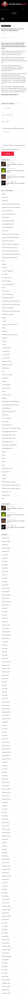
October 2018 (5, 638)
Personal (19, 37)
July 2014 (4, 725)
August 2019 (5, 605)
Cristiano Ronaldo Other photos (10, 250)
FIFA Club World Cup (7, 294)
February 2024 (6, 548)
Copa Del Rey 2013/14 (8, 224)
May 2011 (4, 849)
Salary (3, 455)
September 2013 (6, 759)
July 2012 (4, 805)
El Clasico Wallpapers (7, 271)
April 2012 (4, 815)
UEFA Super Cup (6, 491)
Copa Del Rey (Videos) (8, 220)
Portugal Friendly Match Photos (10, 404)
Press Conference (6, 418)
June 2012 (5, 809)
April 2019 (4, 618)
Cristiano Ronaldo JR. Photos (10, 247)
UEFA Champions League (8, 481)
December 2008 (6, 946)
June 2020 (5, 578)
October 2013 (5, 755)
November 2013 (6, 752)
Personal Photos (6, 384)
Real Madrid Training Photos (9, 445)
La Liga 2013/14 (6, 348)
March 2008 (5, 976)
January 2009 (5, 943)
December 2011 (6, 829)
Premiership (5, 414)
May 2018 (4, 651)
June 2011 (4, 846)
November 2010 (6, 869)
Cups (3, 261)
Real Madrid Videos (7, 448)
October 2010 (5, 872)
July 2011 (4, 842)
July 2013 (4, 765)
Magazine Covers (6, 361)
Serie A (4, 458)
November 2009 (6, 909)
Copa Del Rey (5, 217)
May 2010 (4, 889)
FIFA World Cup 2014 (7, 307)
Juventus (4, 341)
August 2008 (5, 959)
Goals (3, 327)
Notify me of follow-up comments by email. (14, 145)
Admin (6, 37)
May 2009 (4, 929)
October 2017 (5, 675)
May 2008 (4, 969)
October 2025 (5, 538)
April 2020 (4, 581)
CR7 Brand (5, 230)
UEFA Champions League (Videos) (11, 488)
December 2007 (6, 983)
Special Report (6, 471)
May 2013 (4, 772)
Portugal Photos (6, 408)
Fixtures (4, 317)
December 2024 (6, 541)
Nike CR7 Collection (7, 374)
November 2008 (6, 949)
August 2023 (5, 554)
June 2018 (5, 648)
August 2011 (5, 839)
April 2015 (4, 695)
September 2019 (6, 601)
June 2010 (5, 886)
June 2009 (5, 926)
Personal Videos (6, 388)
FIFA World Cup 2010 (7, 297)
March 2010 (5, 896)
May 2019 (4, 615)
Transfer (4, 478)
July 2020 (4, 574)
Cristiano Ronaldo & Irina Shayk (10, 234)
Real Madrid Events (7, 425)
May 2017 (4, 682)
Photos (4, 391)
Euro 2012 (4, 274)
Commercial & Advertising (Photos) (11, 204)
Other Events (5, 378)
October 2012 (5, 795)
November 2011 (6, 832)
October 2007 (5, 989)
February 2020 (6, 588)
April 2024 (4, 544)
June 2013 (5, 769)
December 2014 (6, 708)
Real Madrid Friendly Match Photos (11, 428)
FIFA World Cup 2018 (7, 314)
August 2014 (5, 722)
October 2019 (5, 598)
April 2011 (4, 852)
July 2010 (4, 882)
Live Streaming (6, 358)
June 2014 (5, 728)
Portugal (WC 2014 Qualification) (10, 401)
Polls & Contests (6, 394)
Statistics (4, 475)
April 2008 (4, 973)
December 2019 (6, 595)
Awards (4, 194)
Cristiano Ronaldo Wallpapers (10, 257)
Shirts (3, 461)
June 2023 (5, 561)
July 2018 (4, 645)
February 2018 (6, 661)
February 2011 (6, 859)
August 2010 (5, 879)
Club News (5, 200)
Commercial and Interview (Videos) (11, 207)
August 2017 (5, 678)
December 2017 (6, 668)
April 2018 (4, 655)
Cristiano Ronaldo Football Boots (10, 244)
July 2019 (4, 608)
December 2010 (6, 866)
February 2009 (6, 939)
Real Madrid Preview (7, 441)
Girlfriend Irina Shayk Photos (9, 324)
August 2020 (5, 571)
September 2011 (6, 835)
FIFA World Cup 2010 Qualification (11, 301)
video (3, 498)
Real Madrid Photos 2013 (8, 438)
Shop (3, 465)
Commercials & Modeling (8, 214)
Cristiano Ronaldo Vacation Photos (11, 254)
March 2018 (5, 658)
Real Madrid (5, 421)
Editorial (4, 264)
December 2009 (6, 906)
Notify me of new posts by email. (11, 149)
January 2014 (5, 745)
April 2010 (4, 892)
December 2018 (6, 631)
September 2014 (6, 718)
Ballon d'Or (5, 197)
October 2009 (5, 912)
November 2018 (6, 635)
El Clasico (4, 267)
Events (4, 287)
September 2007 (6, 993)
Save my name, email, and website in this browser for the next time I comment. (13, 129)
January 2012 (5, 825)
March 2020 (5, 584)
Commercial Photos (7, 210)
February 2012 (6, 822)
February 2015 (6, 702)
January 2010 (5, 902)
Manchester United (7, 364)
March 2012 (5, 819)
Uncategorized (6, 495)
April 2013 (4, 775)
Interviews (4, 338)
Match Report (5, 368)
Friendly (4, 321)
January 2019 (5, 628)
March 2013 (5, 779)
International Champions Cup (9, 334)
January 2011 (5, 862)
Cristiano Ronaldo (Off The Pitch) (11, 237)
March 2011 (5, 856)
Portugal (4, 398)
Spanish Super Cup (7, 468)
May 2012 (4, 812)
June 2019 (5, 611)
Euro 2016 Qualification (8, 284)
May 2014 (4, 732)
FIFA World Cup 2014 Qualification (11, 311)
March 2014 (5, 738)
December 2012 (6, 789)
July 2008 (4, 963)
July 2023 (4, 558)
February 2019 (6, 625)
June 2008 (5, 966)
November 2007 (6, 986)
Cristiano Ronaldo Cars (8, 240)
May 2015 (4, 692)
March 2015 (5, 698)
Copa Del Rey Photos (7, 227)
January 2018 (5, 665)
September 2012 (6, 799)
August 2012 (5, 802)
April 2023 (4, 568)
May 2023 (4, 564)
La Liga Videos (6, 354)
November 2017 (6, 671)
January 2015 (5, 705)
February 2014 (6, 742)
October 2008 (5, 953)
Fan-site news (5, 291)
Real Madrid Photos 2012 (8, 435)
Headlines (13, 37)
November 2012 (6, 792)
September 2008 (6, 956)
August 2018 (5, 641)
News (3, 371)
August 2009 (5, 919)
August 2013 (5, 762)
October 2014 (5, 715)
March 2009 (5, 936)
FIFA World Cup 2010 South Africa (11, 304)
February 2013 (6, 782)
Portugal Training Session (9, 411)
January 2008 (5, 979)
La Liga (4, 344)
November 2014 (6, 712)
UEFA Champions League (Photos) (11, 485)
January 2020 (5, 591)
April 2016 (4, 685)
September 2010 (6, 876)
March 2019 (5, 621)
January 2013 (5, 785)
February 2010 (6, 899)
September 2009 (6, 916)
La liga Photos (5, 351)
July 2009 (4, 923)
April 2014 (4, 735)
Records (4, 451)
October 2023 (5, 551)
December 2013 (6, 748)
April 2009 (4, 933)
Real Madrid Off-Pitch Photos (9, 431)
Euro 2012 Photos (6, 277)
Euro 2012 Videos (6, 281)
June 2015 (5, 688)
